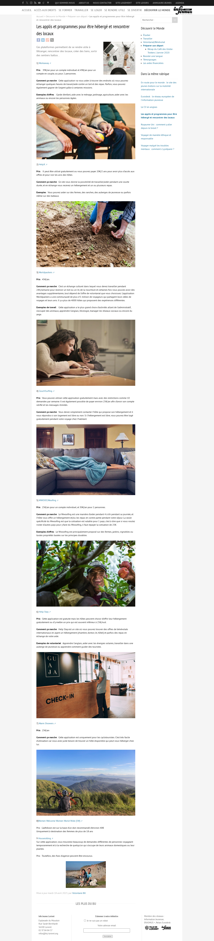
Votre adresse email (107, 925)
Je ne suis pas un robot (97, 921)
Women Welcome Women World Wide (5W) (59, 821)
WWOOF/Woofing (47, 500)
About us (84, 3)
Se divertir (135, 10)
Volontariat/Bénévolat (154, 42)
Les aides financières (153, 63)
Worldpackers (45, 272)
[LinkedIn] (43, 40)
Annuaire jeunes (162, 3)
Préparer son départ (77, 16)
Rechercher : (148, 20)
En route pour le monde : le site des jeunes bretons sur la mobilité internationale (158, 86)
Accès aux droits (45, 10)
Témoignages (149, 59)
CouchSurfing (45, 391)
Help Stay (43, 612)
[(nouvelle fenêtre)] (23, 3)
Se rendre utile (114, 10)
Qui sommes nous (65, 3)
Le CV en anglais (149, 107)
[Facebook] (38, 40)
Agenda (180, 3)
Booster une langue (153, 56)
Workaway (44, 63)
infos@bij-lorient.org (48, 933)
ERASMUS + (149, 922)
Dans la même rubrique (155, 73)
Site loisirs (142, 3)
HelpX (42, 164)
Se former (65, 10)
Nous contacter (102, 3)
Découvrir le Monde (157, 10)
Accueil (27, 10)
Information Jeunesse (154, 919)
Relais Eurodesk (163, 922)
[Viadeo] (47, 40)
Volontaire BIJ (79, 893)
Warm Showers (46, 723)
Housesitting (44, 838)
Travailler (81, 10)
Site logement (124, 3)
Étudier (146, 35)
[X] (52, 40)
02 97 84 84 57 (45, 930)
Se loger (96, 10)
